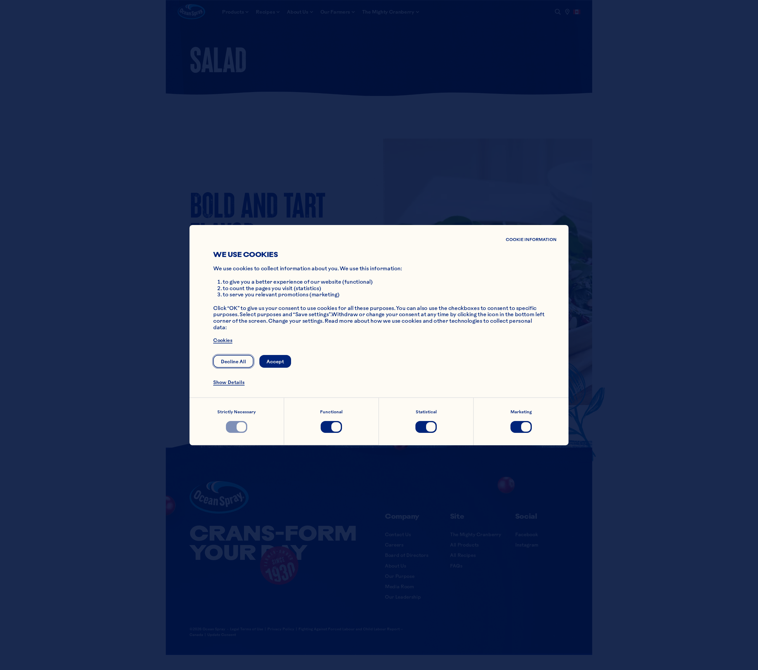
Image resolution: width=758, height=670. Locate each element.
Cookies (222, 340)
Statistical (426, 412)
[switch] (236, 427)
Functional (331, 412)
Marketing (521, 412)
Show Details (229, 382)
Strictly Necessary (236, 412)
